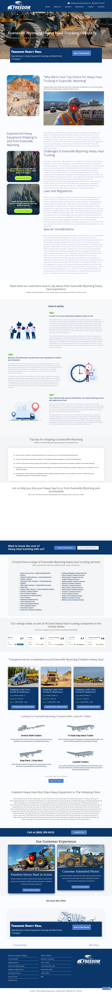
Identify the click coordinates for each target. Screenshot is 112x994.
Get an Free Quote (65, 548)
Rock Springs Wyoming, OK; (18, 809)
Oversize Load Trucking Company (31, 595)
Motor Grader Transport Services (72, 577)
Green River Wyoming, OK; (49, 813)
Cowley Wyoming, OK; (78, 809)
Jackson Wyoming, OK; (20, 815)
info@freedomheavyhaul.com (80, 3)
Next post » (94, 945)
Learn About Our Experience (23, 211)
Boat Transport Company (28, 593)
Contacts (101, 7)
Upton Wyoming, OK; (67, 801)
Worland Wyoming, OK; (20, 799)
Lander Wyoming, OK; (61, 815)
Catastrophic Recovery (27, 601)
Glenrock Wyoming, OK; (76, 815)
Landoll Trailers (81, 762)
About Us (57, 7)
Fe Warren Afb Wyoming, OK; (92, 811)
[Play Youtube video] (74, 108)
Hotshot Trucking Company (29, 591)
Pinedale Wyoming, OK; (95, 805)
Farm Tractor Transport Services (72, 587)
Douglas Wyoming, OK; (18, 811)
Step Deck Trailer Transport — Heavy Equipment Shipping (36, 582)
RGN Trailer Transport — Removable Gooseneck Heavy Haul (35, 586)
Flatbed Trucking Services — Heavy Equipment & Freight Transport (35, 578)
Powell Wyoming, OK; (18, 807)
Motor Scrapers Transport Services (73, 575)
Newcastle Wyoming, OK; (49, 805)
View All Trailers (56, 781)
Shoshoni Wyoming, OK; (35, 799)
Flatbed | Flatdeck (46, 955)
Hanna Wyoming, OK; (93, 813)
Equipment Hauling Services (29, 599)
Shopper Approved (94, 637)
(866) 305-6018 (99, 3)
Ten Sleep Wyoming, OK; (91, 799)
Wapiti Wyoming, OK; (80, 801)
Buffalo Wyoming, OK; (76, 817)
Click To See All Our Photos (81, 887)
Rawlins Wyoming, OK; (48, 807)
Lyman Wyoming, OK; (75, 803)
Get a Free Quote (81, 53)
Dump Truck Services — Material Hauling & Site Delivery (35, 574)
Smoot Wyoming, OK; (49, 799)
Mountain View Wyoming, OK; (33, 805)
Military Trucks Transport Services (73, 600)
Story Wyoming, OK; (62, 799)
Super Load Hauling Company (29, 603)
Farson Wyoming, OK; (76, 811)
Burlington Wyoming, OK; (91, 817)
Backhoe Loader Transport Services (73, 581)
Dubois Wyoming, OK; (32, 811)
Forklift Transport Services (70, 579)
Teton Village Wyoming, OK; (18, 801)
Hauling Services (12, 980)
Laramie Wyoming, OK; (64, 809)
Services (68, 7)
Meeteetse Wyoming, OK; (90, 803)
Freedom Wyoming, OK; (20, 813)
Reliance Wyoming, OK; (63, 807)
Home (47, 7)
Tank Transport (25, 597)
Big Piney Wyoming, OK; (46, 817)
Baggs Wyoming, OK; (19, 817)
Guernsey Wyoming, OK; (78, 813)
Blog (42, 976)
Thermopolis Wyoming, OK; (35, 801)
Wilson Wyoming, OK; (20, 803)
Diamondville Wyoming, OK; (93, 809)
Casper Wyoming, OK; (28, 819)
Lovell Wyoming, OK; (33, 803)
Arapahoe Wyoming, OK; (90, 815)
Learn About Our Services (23, 178)
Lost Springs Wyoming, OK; (48, 803)
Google (30, 637)
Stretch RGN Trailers (31, 735)
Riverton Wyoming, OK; (77, 807)
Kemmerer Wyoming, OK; (47, 815)
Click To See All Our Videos (31, 890)
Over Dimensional (13, 959)
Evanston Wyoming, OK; (46, 811)
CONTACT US (79, 832)
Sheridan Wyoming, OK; (49, 809)
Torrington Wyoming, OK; (52, 801)
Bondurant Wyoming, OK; (61, 817)
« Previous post (19, 945)
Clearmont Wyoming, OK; (58, 819)
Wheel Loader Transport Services (72, 589)
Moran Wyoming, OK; (16, 805)
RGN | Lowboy (45, 962)
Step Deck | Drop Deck (31, 760)
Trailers (91, 7)
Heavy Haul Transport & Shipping (31, 610)
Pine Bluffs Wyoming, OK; (79, 805)
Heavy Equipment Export (28, 605)
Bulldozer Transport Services (71, 598)
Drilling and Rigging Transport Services (74, 573)
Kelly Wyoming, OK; (33, 815)
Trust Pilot (71, 637)
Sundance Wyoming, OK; (75, 799)
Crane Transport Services (70, 593)
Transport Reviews (54, 637)
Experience (79, 7)
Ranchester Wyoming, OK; (33, 807)
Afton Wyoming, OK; (84, 819)
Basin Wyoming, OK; (32, 817)
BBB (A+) (10, 637)
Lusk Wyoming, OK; (63, 803)
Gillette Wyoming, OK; (33, 813)
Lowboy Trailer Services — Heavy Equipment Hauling (37, 589)
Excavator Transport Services (71, 591)
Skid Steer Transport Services (71, 585)
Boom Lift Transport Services (71, 583)
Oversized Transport (27, 608)
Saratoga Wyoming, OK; (35, 809)
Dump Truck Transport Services (72, 596)
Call (88, 548)
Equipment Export (13, 962)
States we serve (12, 976)
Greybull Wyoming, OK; (64, 813)
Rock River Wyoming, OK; (92, 807)
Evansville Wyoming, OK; (61, 811)
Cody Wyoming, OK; (72, 819)
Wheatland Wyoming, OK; (94, 801)
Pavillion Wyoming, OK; (65, 805)
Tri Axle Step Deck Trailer (80, 735)
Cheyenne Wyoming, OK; (42, 819)
